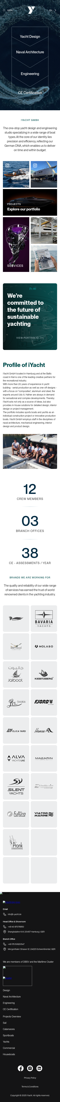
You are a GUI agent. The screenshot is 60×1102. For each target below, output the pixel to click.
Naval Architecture (30, 52)
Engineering (30, 74)
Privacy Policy (30, 1078)
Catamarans (9, 1029)
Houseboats (9, 1054)
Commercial (9, 1048)
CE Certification (30, 93)
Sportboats (8, 1035)
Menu (10, 10)
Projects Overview (12, 1016)
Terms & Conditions (30, 1086)
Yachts (6, 1041)
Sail (4, 1022)
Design (6, 990)
